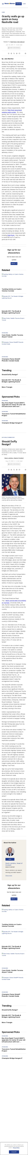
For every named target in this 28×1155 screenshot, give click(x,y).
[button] (3, 4)
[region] (14, 1148)
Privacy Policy (16, 1147)
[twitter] (14, 53)
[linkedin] (11, 53)
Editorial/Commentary (8, 437)
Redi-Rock (11, 235)
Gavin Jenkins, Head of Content (14, 458)
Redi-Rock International (17, 42)
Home (3, 12)
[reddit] (16, 53)
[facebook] (8, 53)
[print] (25, 53)
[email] (19, 53)
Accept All (14, 1151)
